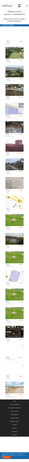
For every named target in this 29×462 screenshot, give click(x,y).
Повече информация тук (21, 455)
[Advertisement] (14, 1)
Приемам (6, 457)
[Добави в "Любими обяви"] (22, 32)
